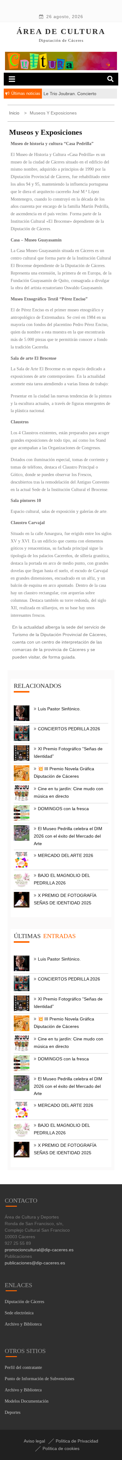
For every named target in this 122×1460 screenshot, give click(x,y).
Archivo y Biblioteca (23, 1324)
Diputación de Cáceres (24, 1301)
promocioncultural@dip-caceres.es (39, 1249)
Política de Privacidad (77, 1440)
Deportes (12, 1412)
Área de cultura (61, 31)
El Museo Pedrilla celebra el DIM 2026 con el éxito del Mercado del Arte (68, 836)
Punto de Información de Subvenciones (39, 1378)
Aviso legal (34, 1440)
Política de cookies (61, 1448)
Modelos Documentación (26, 1401)
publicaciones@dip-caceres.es (35, 1262)
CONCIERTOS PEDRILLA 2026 (69, 728)
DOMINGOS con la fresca (63, 808)
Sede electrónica (19, 1313)
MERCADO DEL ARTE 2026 (65, 855)
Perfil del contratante (23, 1367)
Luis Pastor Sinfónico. (59, 708)
